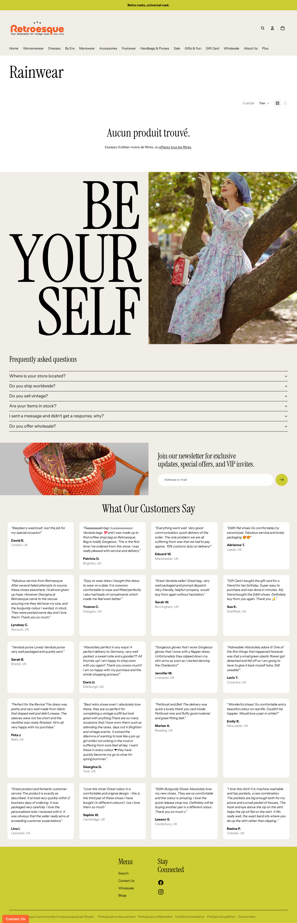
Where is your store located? (37, 376)
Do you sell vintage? (28, 396)
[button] (264, 103)
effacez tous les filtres (175, 147)
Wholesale (126, 888)
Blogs (122, 895)
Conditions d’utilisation (189, 916)
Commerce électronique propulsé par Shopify (65, 916)
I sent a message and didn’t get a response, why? (56, 416)
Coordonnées (246, 916)
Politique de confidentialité (155, 916)
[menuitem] (13, 48)
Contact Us (126, 881)
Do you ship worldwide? (32, 386)
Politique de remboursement (117, 916)
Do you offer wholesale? (32, 426)
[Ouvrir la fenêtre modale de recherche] (263, 28)
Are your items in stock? (32, 406)
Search (123, 873)
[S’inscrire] (282, 480)
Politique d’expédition (221, 916)
